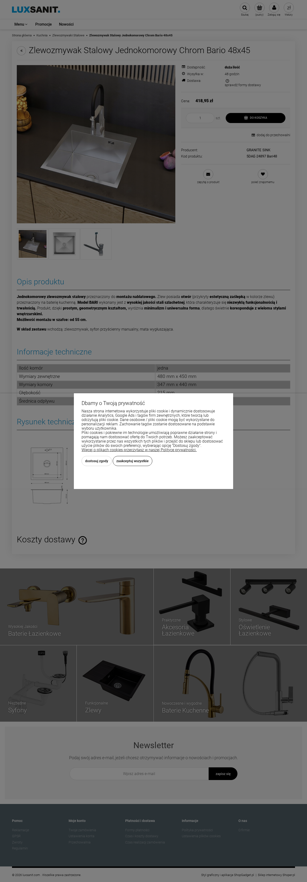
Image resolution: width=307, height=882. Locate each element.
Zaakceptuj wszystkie (132, 461)
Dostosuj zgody (96, 461)
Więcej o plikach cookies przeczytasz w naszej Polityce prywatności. (139, 450)
